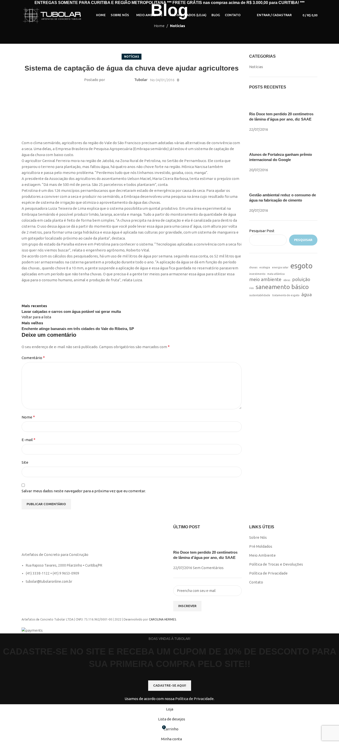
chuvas (253, 267)
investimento (257, 273)
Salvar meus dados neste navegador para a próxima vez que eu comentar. (84, 491)
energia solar (280, 267)
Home (159, 26)
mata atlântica (276, 273)
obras (286, 280)
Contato (256, 582)
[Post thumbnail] (258, 103)
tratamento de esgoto (285, 295)
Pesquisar (303, 240)
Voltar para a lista (36, 317)
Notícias (177, 26)
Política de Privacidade (268, 573)
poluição (301, 279)
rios (251, 288)
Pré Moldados (260, 546)
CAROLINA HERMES (162, 619)
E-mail (28, 439)
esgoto (301, 266)
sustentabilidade (259, 295)
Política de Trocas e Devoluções (276, 564)
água (306, 294)
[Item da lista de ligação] (94, 576)
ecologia (264, 267)
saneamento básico (282, 286)
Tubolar (140, 80)
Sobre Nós (258, 537)
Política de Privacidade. (194, 699)
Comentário (33, 357)
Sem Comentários (208, 568)
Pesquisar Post (261, 231)
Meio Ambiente (262, 555)
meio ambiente (265, 279)
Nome (28, 417)
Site (25, 462)
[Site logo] (53, 15)
